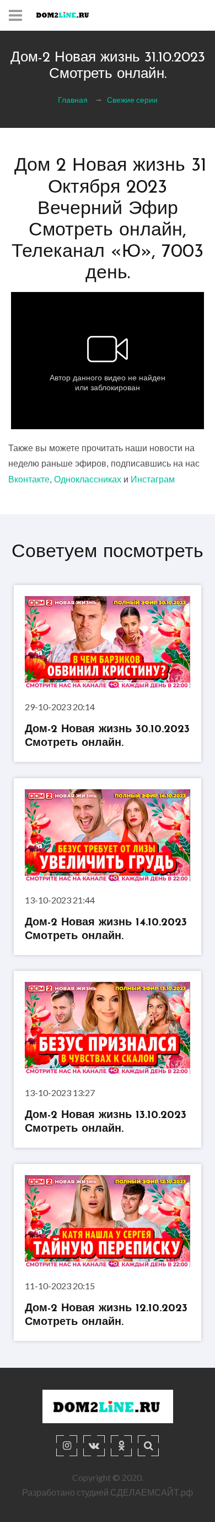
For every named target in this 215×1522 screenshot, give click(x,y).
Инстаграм (153, 479)
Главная (73, 99)
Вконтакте (29, 479)
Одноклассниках (87, 479)
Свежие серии (132, 99)
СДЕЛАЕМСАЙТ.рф (151, 1492)
